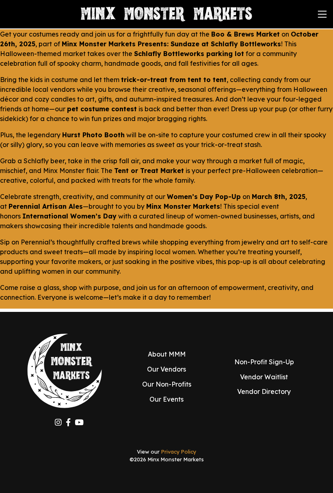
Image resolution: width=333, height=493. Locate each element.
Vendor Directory (264, 391)
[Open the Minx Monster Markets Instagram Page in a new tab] (58, 422)
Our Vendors (166, 369)
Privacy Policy (178, 451)
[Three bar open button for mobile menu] (322, 14)
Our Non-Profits (166, 384)
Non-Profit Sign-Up (264, 362)
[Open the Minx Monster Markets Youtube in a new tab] (79, 422)
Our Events (166, 399)
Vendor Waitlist (264, 377)
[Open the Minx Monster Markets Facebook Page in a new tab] (68, 422)
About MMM (167, 354)
